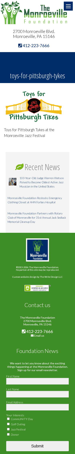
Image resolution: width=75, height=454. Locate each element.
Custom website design (24, 277)
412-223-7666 (39, 331)
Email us (39, 335)
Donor (14, 434)
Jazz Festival (18, 429)
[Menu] (68, 6)
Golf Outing (17, 424)
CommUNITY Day (21, 419)
